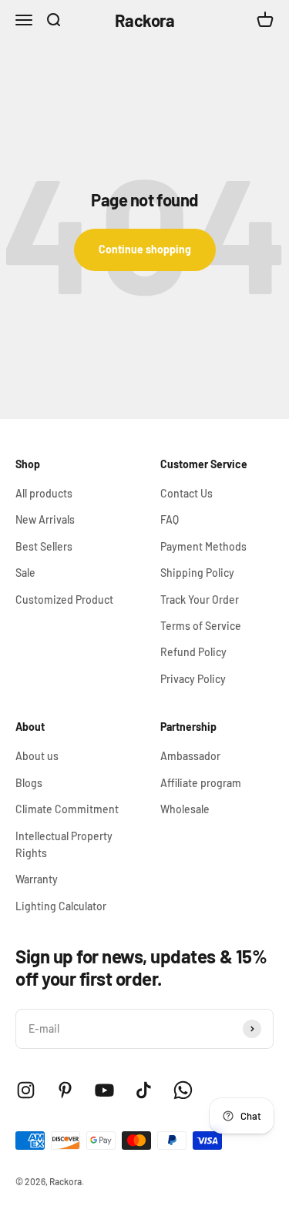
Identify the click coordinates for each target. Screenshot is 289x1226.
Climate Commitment (67, 809)
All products (43, 493)
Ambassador (190, 755)
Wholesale (185, 809)
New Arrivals (45, 519)
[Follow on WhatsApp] (183, 1090)
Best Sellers (43, 546)
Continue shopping (145, 249)
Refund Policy (193, 651)
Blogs (28, 782)
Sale (25, 572)
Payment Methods (203, 546)
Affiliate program (200, 782)
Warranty (36, 879)
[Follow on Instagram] (25, 1090)
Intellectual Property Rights (64, 844)
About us (37, 755)
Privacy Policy (193, 678)
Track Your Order (199, 599)
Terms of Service (200, 625)
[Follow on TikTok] (143, 1090)
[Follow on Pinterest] (65, 1090)
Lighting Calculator (60, 906)
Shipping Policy (197, 572)
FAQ (169, 519)
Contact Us (186, 493)
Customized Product (64, 599)
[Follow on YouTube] (104, 1090)
